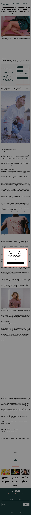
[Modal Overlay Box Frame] (15, 257)
